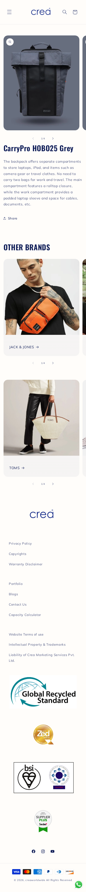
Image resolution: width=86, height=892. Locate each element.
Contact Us (17, 604)
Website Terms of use (26, 634)
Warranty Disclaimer (26, 564)
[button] (9, 12)
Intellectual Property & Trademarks (37, 644)
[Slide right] (53, 139)
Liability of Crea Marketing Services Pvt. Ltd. (42, 658)
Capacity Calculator (25, 615)
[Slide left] (33, 139)
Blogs (13, 594)
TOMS (14, 468)
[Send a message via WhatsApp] (78, 884)
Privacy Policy (20, 543)
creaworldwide (35, 880)
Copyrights (17, 554)
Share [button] (12, 218)
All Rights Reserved (59, 880)
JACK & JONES (21, 347)
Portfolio (16, 584)
